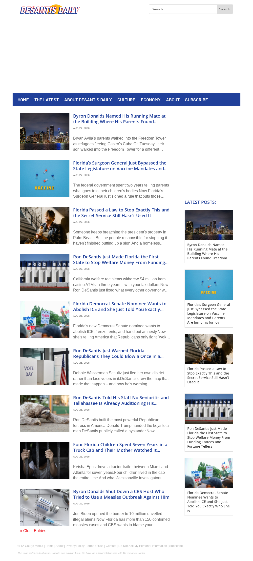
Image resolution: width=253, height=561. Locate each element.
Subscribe (196, 100)
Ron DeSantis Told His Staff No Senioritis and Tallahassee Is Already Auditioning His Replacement (121, 403)
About (173, 100)
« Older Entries (33, 531)
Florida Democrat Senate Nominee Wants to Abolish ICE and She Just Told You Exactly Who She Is (120, 309)
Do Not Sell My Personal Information (142, 546)
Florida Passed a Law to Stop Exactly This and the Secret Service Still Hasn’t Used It (121, 212)
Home (23, 100)
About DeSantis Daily (88, 100)
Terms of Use (95, 546)
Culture (126, 100)
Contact (111, 546)
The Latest (46, 100)
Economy (151, 100)
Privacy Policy (75, 546)
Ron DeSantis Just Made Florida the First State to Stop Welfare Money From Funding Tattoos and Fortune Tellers (119, 262)
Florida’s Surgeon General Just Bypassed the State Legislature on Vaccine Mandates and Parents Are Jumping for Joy (119, 168)
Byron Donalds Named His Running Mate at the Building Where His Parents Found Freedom (119, 121)
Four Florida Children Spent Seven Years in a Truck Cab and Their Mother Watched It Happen (120, 450)
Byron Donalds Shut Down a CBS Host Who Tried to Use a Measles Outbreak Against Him (121, 494)
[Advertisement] (126, 55)
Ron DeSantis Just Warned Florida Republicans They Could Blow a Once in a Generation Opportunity (116, 356)
